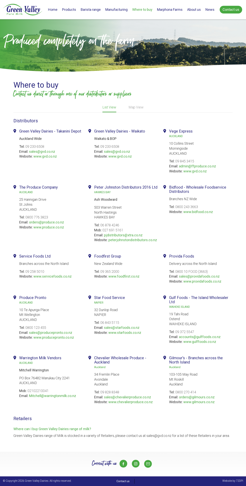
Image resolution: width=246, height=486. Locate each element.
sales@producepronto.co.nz (50, 333)
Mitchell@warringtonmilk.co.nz (52, 396)
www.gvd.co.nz (45, 156)
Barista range (91, 10)
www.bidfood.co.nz (198, 212)
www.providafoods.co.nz (202, 281)
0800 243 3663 (186, 207)
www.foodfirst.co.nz (124, 276)
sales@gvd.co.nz (42, 151)
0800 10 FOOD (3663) (191, 271)
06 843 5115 (109, 323)
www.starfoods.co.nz (124, 333)
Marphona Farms (170, 10)
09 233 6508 (34, 146)
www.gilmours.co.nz (199, 402)
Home (52, 10)
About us (194, 10)
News (209, 10)
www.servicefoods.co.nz (52, 276)
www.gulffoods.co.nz (199, 342)
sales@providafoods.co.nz (199, 276)
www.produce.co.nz (48, 227)
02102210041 (38, 391)
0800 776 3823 (36, 217)
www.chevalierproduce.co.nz (130, 402)
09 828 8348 (109, 392)
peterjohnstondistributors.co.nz (132, 240)
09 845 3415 (184, 161)
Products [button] (69, 10)
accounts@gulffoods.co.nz (200, 337)
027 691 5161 (112, 230)
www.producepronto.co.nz (53, 337)
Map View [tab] (136, 107)
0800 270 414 (185, 392)
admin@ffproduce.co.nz (197, 166)
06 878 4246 (109, 225)
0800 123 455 (35, 328)
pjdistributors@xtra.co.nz (123, 235)
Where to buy (142, 10)
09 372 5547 (184, 332)
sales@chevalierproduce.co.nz (127, 397)
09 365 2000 (109, 271)
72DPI (239, 480)
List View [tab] (109, 107)
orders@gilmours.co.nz (197, 397)
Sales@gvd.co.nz (148, 464)
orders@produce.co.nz (46, 222)
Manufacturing (116, 10)
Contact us (231, 10)
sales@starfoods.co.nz (122, 328)
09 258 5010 (34, 271)
